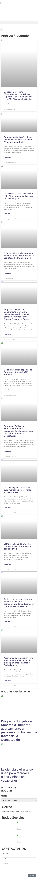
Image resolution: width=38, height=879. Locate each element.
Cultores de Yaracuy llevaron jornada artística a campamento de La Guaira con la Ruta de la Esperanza (19, 603)
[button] (19, 22)
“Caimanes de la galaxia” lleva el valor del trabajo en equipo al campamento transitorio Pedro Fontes (18, 661)
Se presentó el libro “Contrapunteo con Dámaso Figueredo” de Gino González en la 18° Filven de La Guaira (18, 95)
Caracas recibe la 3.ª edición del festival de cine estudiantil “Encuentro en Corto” (18, 139)
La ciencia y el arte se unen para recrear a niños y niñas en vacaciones (17, 489)
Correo (4, 858)
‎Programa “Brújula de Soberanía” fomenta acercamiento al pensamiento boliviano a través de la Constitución (18, 431)
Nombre (5, 853)
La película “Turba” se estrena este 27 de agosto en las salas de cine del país (18, 196)
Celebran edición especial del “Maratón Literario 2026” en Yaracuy (18, 372)
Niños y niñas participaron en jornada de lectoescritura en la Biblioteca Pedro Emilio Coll (19, 255)
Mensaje (5, 864)
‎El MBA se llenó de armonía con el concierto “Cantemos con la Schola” (17, 546)
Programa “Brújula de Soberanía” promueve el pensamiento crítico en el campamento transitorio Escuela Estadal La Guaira (16, 314)
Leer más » (7, 104)
